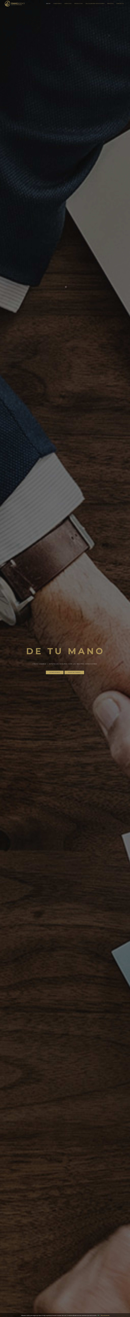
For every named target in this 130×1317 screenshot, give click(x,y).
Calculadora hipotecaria (95, 3)
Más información (105, 1315)
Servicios (68, 3)
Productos (78, 3)
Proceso (110, 3)
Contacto (120, 3)
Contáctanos (74, 672)
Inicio (48, 3)
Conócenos (57, 3)
